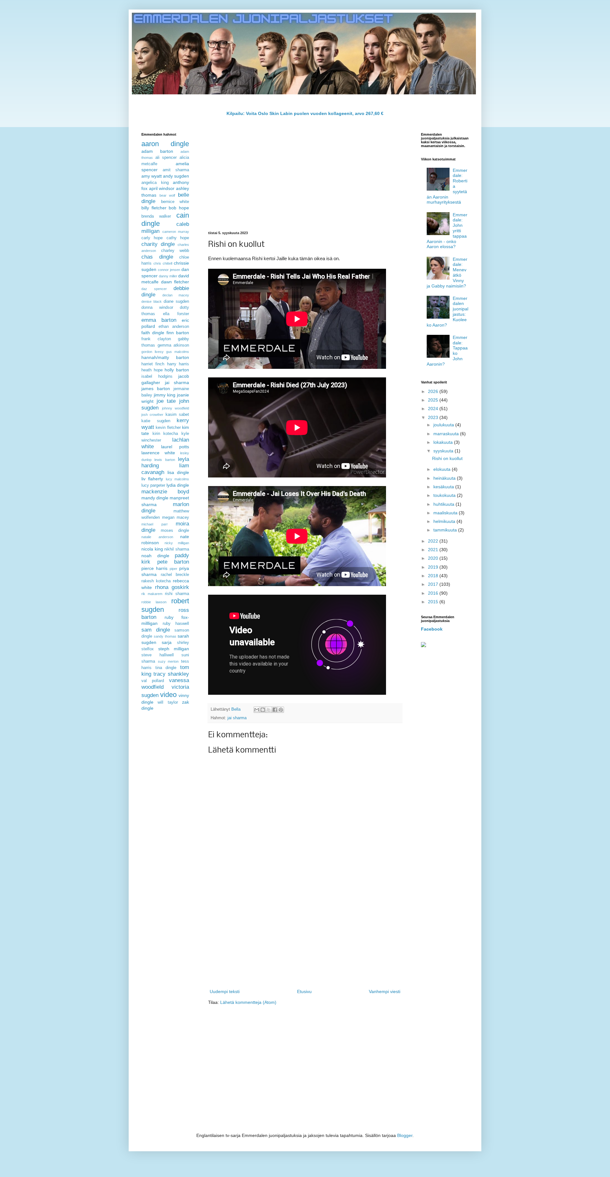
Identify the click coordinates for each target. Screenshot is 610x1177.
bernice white (175, 202)
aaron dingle (165, 144)
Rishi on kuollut (447, 458)
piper (173, 569)
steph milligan (173, 648)
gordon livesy (152, 352)
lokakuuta (443, 442)
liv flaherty (152, 478)
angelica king (155, 182)
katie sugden (155, 421)
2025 (433, 399)
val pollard (152, 681)
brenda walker (156, 216)
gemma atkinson (173, 345)
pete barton (173, 562)
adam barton (157, 151)
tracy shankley (171, 674)
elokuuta (442, 469)
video (168, 695)
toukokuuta (445, 495)
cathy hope (177, 238)
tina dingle (166, 668)
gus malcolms (177, 352)
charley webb (175, 250)
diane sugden (176, 301)
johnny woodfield (175, 408)
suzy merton (168, 661)
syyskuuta (444, 450)
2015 (433, 601)
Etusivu (304, 991)
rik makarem (151, 594)
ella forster (176, 314)
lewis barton (164, 460)
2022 (433, 541)
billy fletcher (153, 207)
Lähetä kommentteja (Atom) (248, 1002)
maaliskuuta (446, 512)
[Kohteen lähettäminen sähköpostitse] (257, 710)
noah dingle (155, 555)
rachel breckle (175, 574)
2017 (433, 584)
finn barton (177, 332)
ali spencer (166, 157)
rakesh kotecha (156, 581)
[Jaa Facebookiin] (275, 710)
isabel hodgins (157, 376)
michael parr (154, 524)
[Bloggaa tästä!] (263, 710)
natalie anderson (157, 537)
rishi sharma (177, 594)
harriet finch (152, 364)
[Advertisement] (305, 176)
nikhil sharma (176, 549)
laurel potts (175, 446)
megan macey (175, 517)
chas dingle (157, 257)
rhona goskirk (172, 587)
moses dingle (175, 530)
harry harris (178, 364)
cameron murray (175, 231)
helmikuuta (445, 521)
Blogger (404, 1135)
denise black (151, 301)
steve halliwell (157, 655)
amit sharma (176, 170)
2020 (433, 558)
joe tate (166, 401)
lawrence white (158, 452)
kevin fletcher (168, 427)
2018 (433, 575)
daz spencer (154, 289)
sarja (167, 642)
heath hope (152, 370)
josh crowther (152, 414)
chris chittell (162, 263)
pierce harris (154, 568)
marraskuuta (446, 433)
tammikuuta (445, 529)
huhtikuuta (444, 504)
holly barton (177, 369)
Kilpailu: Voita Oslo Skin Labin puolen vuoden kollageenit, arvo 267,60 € (305, 113)
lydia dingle (177, 485)
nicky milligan (177, 543)
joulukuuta (444, 424)
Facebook (432, 629)
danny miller (168, 276)
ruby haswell (176, 623)
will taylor (168, 702)
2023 (433, 417)
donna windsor (157, 307)
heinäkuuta (445, 478)
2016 (433, 593)
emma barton (158, 320)
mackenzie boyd (165, 492)
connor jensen (169, 270)
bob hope (179, 207)
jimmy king (164, 394)
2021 (433, 549)
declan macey (175, 295)
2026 (433, 391)
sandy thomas (165, 636)
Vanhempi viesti (384, 991)
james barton (155, 388)
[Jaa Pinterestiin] (281, 710)
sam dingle (155, 630)
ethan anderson (174, 326)
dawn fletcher (175, 281)
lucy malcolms (177, 479)
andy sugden (176, 176)
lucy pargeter (153, 485)
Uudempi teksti (225, 991)
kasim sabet (177, 414)
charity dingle (158, 244)
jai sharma (237, 718)
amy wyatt (151, 176)
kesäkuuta (444, 486)
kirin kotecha (165, 433)
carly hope (152, 238)
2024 (433, 408)
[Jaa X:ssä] (269, 710)
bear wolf (167, 195)
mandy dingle (154, 497)
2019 (433, 567)
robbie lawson (153, 602)
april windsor (162, 188)
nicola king (152, 548)
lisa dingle (178, 472)
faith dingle (152, 332)
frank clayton (156, 339)
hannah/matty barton (165, 357)
